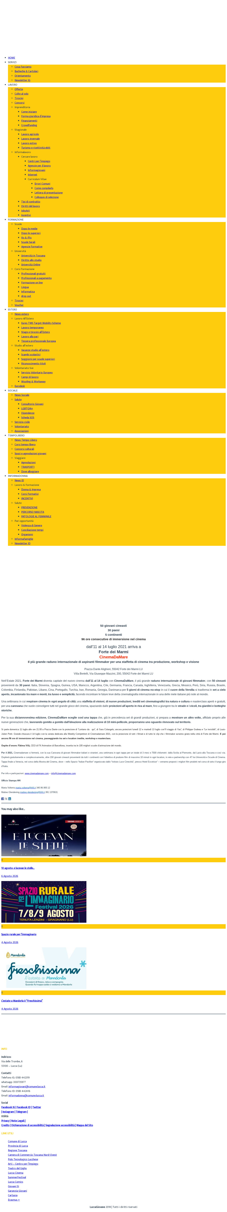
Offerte (19, 89)
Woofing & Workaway (33, 381)
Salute (18, 399)
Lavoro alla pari (29, 336)
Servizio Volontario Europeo (37, 372)
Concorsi (19, 103)
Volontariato (22, 426)
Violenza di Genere (31, 525)
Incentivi (26, 215)
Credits (5, 1125)
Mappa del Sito (84, 1125)
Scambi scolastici (30, 354)
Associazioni (22, 431)
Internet (32, 175)
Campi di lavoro (30, 377)
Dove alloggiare (30, 471)
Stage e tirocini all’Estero (35, 332)
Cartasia (12, 1195)
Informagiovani (36, 170)
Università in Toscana (33, 255)
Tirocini (19, 98)
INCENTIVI (27, 498)
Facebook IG (8, 1107)
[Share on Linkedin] (9, 798)
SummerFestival (17, 1177)
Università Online (30, 264)
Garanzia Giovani (17, 1191)
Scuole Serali (28, 242)
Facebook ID (24, 1107)
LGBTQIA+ (27, 408)
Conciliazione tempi (32, 530)
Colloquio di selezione (47, 197)
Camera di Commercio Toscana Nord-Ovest (32, 1155)
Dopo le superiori (31, 233)
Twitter (36, 1107)
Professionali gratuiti (33, 273)
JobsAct (25, 211)
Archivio (12, 614)
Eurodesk (20, 386)
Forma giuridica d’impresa (36, 116)
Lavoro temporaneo (32, 327)
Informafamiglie (24, 539)
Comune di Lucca (17, 1141)
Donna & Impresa (31, 489)
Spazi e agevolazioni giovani (30, 453)
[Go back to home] (10, 46)
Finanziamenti (29, 121)
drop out (26, 296)
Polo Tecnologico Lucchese (23, 1159)
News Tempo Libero (26, 440)
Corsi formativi (30, 494)
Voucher (19, 305)
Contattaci (14, 18)
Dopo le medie (29, 229)
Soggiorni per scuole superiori (38, 359)
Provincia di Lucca (18, 1146)
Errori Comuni (42, 184)
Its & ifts (26, 238)
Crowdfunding (29, 125)
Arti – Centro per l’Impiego (23, 1164)
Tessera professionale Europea (38, 341)
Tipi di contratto (30, 202)
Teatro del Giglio (17, 1168)
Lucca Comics (15, 1182)
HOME (11, 58)
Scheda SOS (27, 417)
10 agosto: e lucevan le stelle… (18, 868)
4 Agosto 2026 (9, 942)
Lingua (25, 287)
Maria (11, 610)
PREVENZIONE (29, 507)
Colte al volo (21, 94)
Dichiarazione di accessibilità (27, 1125)
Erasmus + (14, 1200)
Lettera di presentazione (49, 193)
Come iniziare (29, 112)
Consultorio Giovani (32, 404)
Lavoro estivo (29, 143)
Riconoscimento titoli (33, 363)
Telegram (21, 1112)
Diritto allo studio (31, 260)
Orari (11, 14)
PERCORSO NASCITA (32, 512)
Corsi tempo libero (25, 444)
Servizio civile (22, 422)
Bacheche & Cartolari (26, 71)
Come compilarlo (44, 188)
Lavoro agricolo (30, 134)
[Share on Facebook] (2, 798)
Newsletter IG (22, 80)
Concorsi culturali (24, 449)
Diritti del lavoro (30, 206)
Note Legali (17, 1121)
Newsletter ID (22, 543)
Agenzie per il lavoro (39, 166)
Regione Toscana (17, 1150)
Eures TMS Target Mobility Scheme (41, 323)
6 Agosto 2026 (9, 876)
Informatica (28, 291)
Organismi (27, 534)
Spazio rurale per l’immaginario (18, 934)
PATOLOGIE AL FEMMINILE (36, 516)
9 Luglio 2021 (15, 619)
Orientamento (23, 76)
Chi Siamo (13, 5)
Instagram (8, 1112)
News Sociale (22, 395)
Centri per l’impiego (39, 161)
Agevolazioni (28, 462)
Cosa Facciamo (23, 67)
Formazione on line (32, 282)
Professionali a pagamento (36, 278)
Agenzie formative (31, 246)
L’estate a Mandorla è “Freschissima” (22, 1001)
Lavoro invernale (30, 139)
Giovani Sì (13, 1186)
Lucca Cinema (15, 1173)
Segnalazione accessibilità (60, 1125)
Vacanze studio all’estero (35, 350)
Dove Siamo (14, 9)
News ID (19, 480)
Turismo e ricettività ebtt (35, 148)
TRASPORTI (27, 467)
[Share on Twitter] (6, 798)
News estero (22, 314)
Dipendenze (27, 413)
